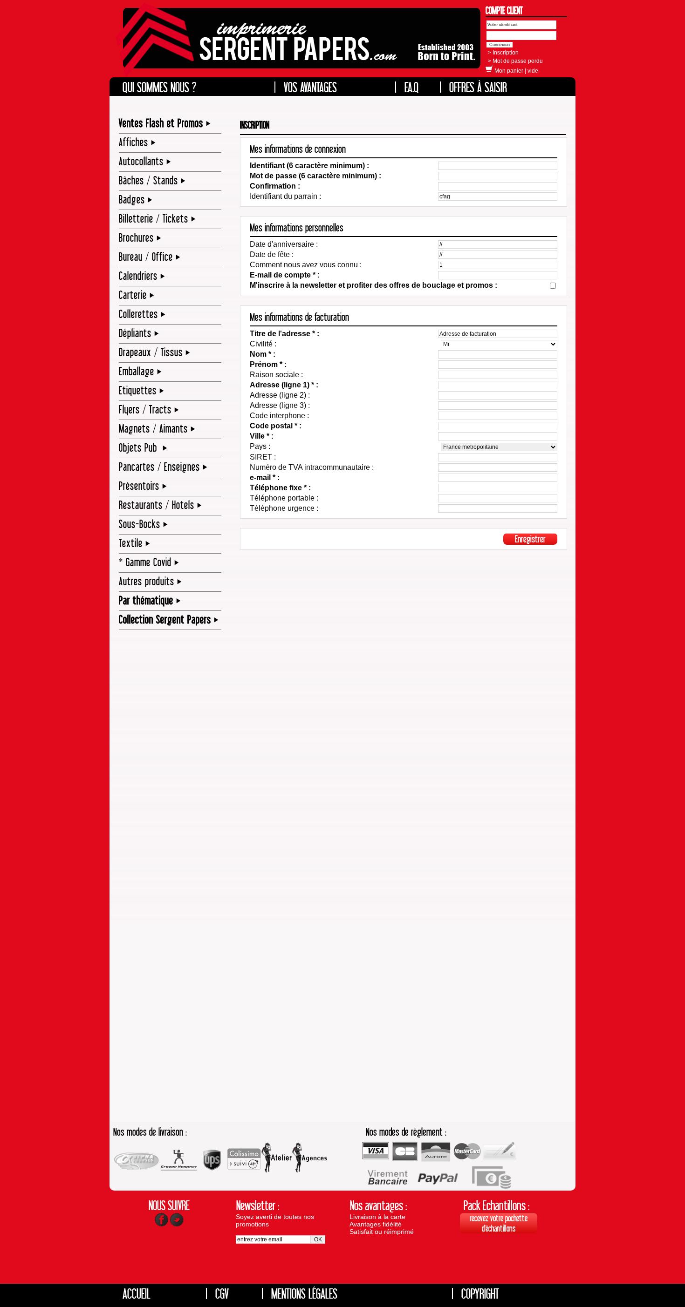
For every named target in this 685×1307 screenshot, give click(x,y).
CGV (222, 1293)
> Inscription (503, 52)
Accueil (137, 1293)
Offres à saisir (478, 87)
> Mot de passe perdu (515, 61)
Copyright (480, 1293)
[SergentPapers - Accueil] (300, 44)
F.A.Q (411, 87)
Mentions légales (304, 1293)
